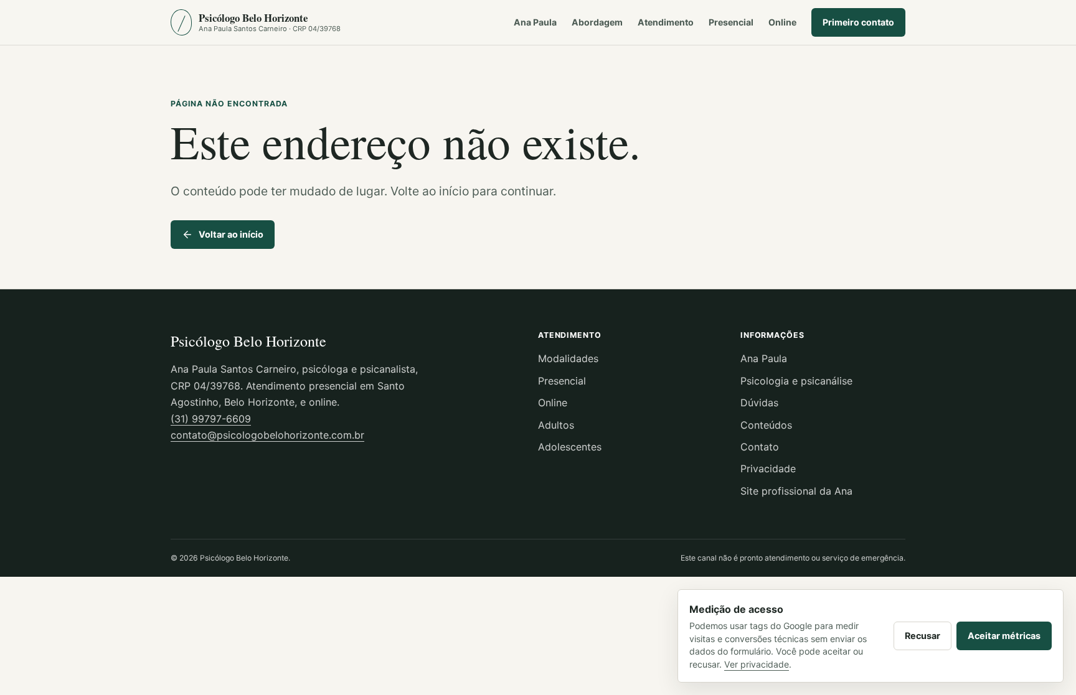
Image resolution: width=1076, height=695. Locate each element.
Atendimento (666, 22)
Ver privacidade (756, 664)
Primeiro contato (858, 22)
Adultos (556, 425)
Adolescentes (570, 447)
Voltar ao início (231, 234)
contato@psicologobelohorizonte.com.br (267, 435)
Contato (759, 447)
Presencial (731, 22)
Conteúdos (766, 425)
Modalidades (568, 358)
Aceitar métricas (1004, 635)
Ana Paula (535, 22)
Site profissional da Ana (796, 491)
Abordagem (597, 22)
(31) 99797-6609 (211, 419)
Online (782, 22)
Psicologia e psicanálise (796, 381)
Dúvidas (759, 402)
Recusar (922, 635)
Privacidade (768, 468)
